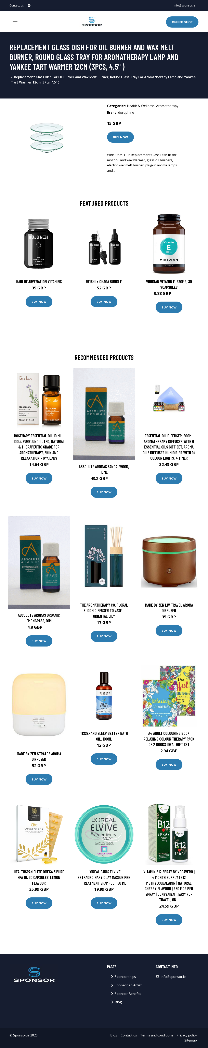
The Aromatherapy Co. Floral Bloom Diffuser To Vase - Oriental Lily (104, 610)
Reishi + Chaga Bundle (104, 281)
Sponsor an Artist (128, 985)
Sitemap (190, 1040)
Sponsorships (125, 976)
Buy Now (120, 137)
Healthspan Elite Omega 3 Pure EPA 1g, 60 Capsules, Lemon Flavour (39, 877)
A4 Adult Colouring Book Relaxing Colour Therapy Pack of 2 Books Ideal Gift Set (168, 739)
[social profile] (29, 5)
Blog (118, 1002)
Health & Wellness (141, 106)
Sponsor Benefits (128, 993)
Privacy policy (187, 1035)
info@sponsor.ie (184, 5)
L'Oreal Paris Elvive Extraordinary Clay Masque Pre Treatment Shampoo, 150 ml (104, 877)
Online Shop (182, 22)
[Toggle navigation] (15, 21)
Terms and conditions (156, 1035)
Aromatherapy (167, 106)
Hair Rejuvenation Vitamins (39, 281)
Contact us (129, 1035)
